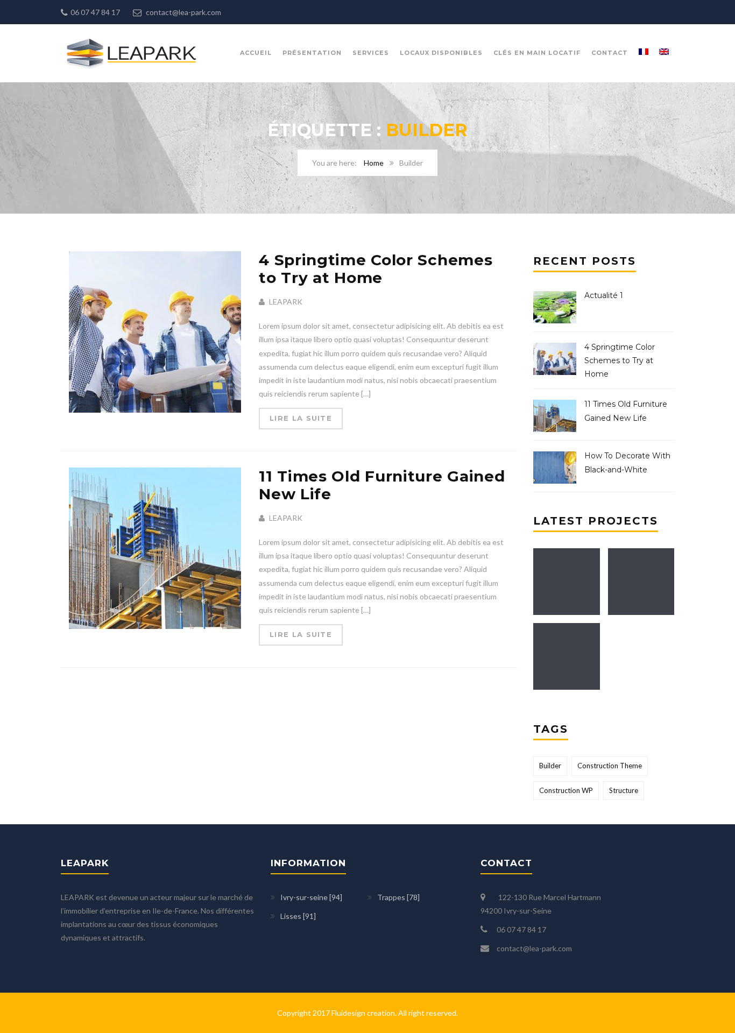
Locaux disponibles (441, 52)
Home (374, 162)
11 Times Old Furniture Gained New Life (382, 485)
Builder (550, 765)
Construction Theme (609, 765)
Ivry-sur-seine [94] (311, 897)
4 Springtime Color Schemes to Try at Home (375, 269)
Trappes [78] (398, 897)
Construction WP (566, 790)
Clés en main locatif (537, 52)
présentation (312, 52)
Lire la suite (301, 418)
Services (370, 52)
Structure (623, 790)
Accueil (256, 52)
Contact (609, 52)
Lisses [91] (298, 916)
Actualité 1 (603, 295)
